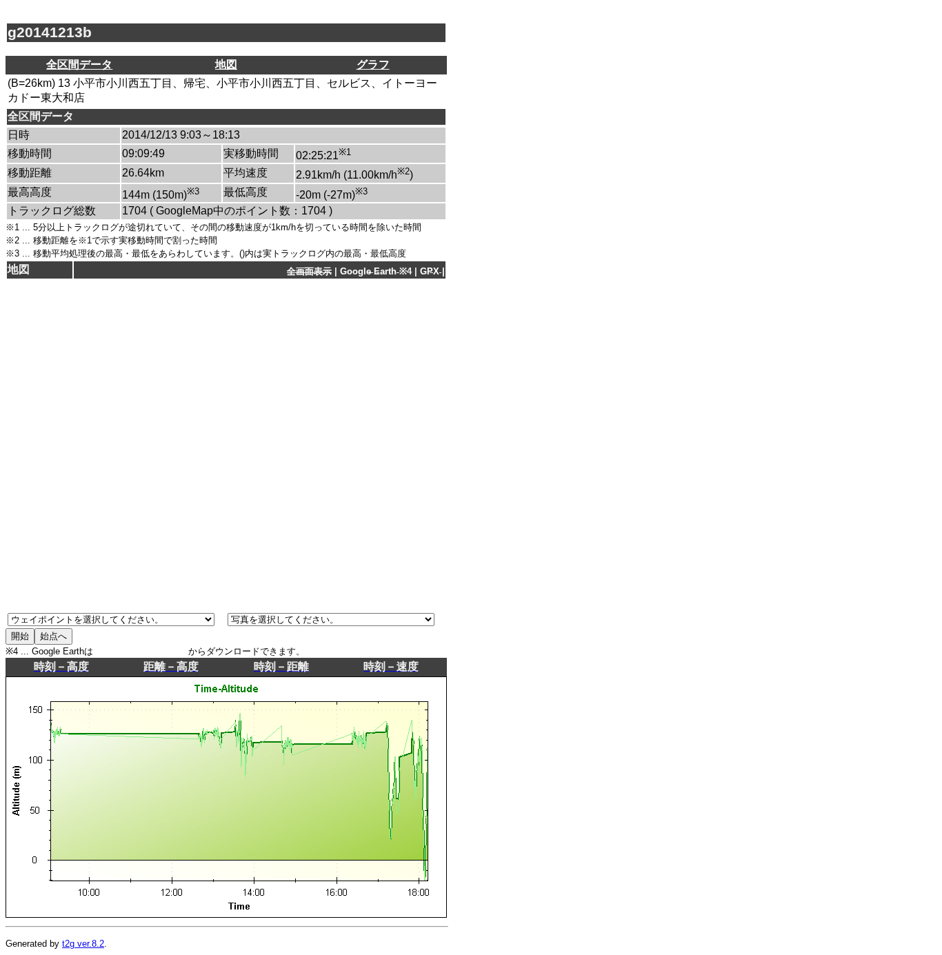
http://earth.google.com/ (140, 651)
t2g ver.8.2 (83, 943)
